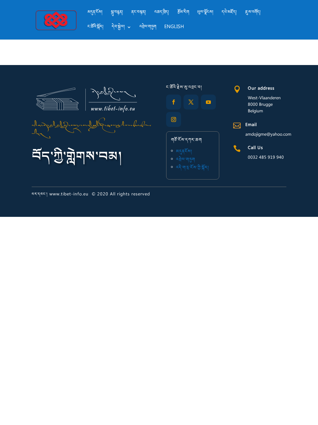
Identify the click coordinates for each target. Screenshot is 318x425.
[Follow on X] (191, 102)
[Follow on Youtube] (208, 102)
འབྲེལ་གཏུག (147, 28)
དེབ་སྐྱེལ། (118, 28)
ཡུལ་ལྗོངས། (205, 13)
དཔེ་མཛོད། (229, 13)
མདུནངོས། (184, 152)
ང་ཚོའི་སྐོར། (96, 28)
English (174, 28)
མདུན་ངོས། (95, 13)
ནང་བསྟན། (138, 13)
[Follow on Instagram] (173, 119)
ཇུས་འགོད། (253, 13)
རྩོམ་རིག (183, 13)
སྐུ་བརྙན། (117, 13)
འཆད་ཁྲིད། (161, 13)
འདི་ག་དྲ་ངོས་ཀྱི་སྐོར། (192, 168)
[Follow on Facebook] (173, 102)
